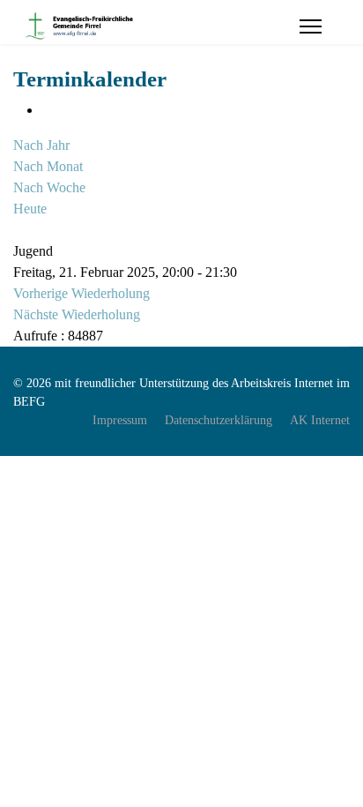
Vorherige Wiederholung (81, 293)
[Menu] (311, 26)
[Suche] (18, 229)
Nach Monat (48, 166)
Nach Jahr (41, 145)
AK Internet (320, 420)
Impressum (120, 420)
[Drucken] (46, 109)
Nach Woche (49, 187)
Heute (30, 208)
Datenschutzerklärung (218, 420)
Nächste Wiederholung (76, 314)
